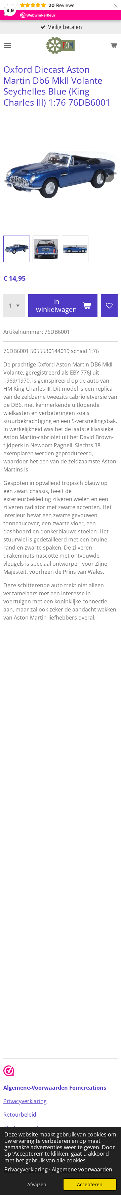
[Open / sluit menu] (7, 45)
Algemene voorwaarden (82, 1169)
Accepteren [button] (90, 1184)
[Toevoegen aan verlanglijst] (109, 305)
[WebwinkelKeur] (8, 1071)
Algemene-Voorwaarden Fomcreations (54, 1087)
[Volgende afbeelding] (107, 175)
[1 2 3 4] (14, 305)
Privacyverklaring (26, 1169)
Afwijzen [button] (36, 1184)
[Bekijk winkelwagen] (113, 45)
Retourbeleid (19, 1114)
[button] (16, 249)
